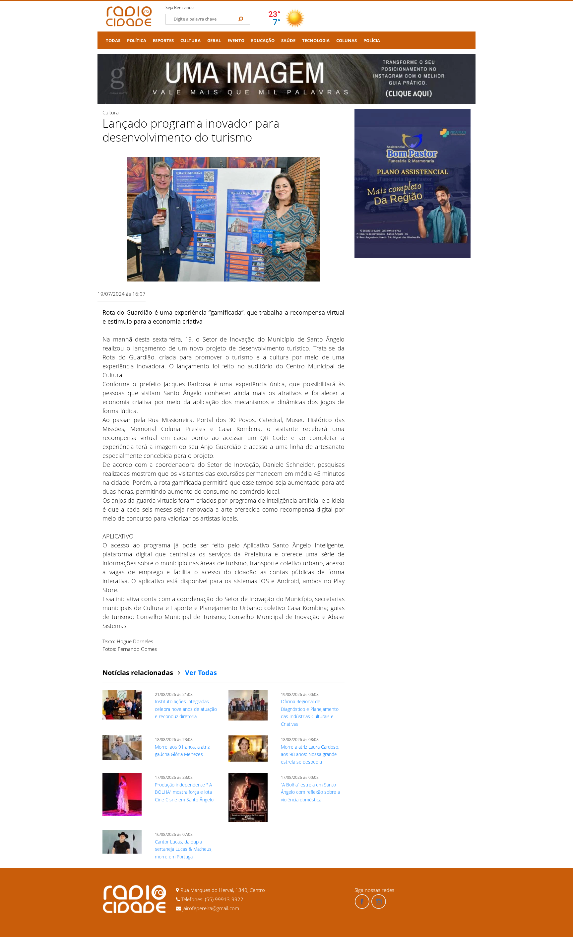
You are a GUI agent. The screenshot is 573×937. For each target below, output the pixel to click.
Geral (214, 40)
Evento (235, 40)
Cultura (190, 40)
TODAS (113, 40)
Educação (263, 40)
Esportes (163, 40)
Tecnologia (316, 40)
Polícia (371, 40)
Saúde (288, 40)
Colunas (346, 40)
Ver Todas (201, 672)
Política (136, 40)
